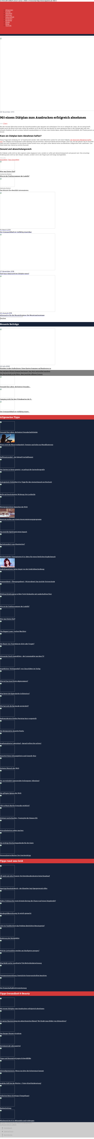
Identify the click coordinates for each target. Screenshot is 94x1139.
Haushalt (9, 13)
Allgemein (9, 10)
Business (9, 20)
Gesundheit (10, 17)
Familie (8, 12)
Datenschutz (8, 1131)
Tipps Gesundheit (13, 160)
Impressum (8, 1128)
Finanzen (9, 19)
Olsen (5, 123)
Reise (7, 24)
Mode (8, 22)
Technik (8, 26)
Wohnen (9, 15)
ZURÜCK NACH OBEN (8, 1125)
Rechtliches (8, 1135)
